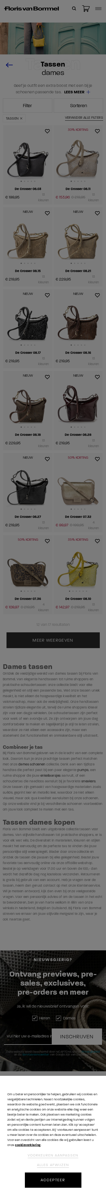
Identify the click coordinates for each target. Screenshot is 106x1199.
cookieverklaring (27, 1145)
